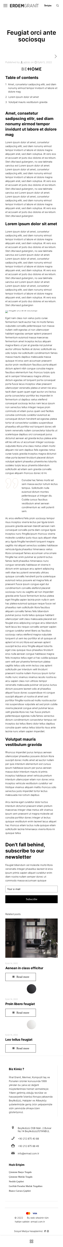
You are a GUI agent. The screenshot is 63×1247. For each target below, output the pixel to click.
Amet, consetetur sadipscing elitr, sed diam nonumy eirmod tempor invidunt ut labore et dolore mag (32, 88)
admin (26, 62)
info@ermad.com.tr (28, 1153)
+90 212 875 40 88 (28, 1138)
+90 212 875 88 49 (28, 1146)
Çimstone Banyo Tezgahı (20, 1172)
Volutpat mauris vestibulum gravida (27, 102)
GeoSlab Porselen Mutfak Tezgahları (25, 1186)
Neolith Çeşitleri (16, 1181)
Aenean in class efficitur (24, 968)
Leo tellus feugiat (18, 1040)
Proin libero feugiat (20, 1004)
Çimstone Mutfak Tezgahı (20, 1177)
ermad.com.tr (38, 1221)
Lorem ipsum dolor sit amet (23, 96)
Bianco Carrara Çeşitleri (20, 1191)
